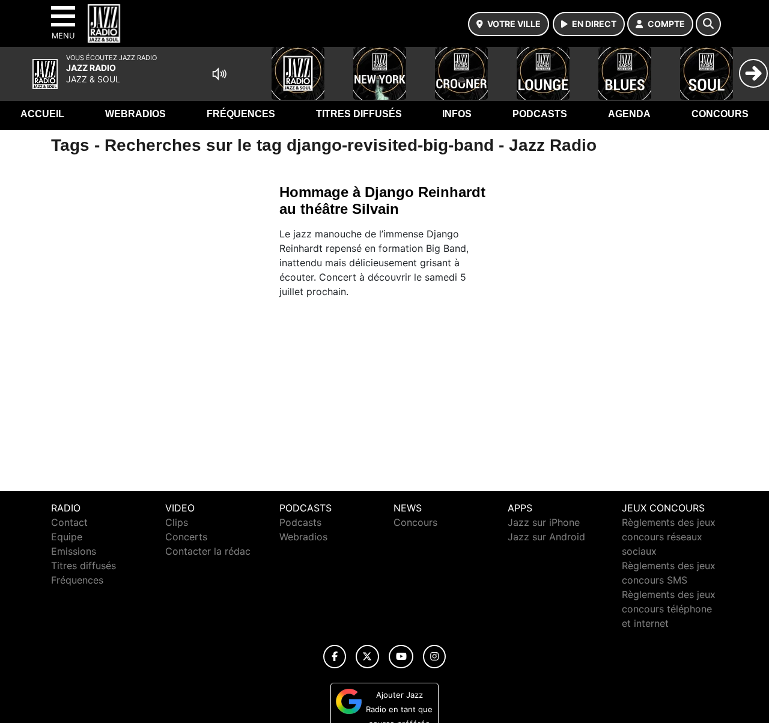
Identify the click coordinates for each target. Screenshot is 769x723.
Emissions (73, 551)
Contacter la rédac (208, 551)
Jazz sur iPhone (544, 522)
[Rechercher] (708, 24)
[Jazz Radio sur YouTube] (401, 656)
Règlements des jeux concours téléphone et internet (669, 608)
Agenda (629, 114)
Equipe (66, 537)
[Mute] (219, 74)
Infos (457, 114)
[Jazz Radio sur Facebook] (334, 656)
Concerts (186, 537)
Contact (69, 522)
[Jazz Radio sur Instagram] (434, 656)
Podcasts (539, 114)
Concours (720, 114)
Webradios (135, 114)
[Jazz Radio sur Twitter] (367, 656)
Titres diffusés (359, 114)
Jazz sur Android (546, 537)
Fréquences (241, 114)
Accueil (42, 114)
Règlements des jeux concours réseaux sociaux (669, 536)
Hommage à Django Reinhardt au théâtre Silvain (382, 200)
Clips (176, 522)
